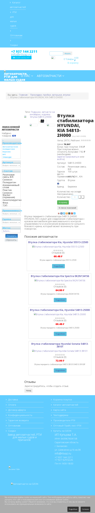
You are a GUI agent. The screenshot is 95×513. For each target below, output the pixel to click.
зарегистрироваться (68, 156)
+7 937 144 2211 (24, 51)
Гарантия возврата (18, 420)
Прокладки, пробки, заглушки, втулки (50, 94)
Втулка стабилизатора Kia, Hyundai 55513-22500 (58, 242)
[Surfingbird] (74, 213)
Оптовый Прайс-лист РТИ (67, 425)
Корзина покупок (62, 399)
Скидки (14, 45)
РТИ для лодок (34, 87)
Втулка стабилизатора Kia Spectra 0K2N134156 (60, 276)
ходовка (46, 114)
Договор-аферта (17, 409)
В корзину (73, 62)
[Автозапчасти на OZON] (25, 488)
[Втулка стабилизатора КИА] (51, 125)
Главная (23, 94)
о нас (25, 76)
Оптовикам (16, 35)
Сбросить (11, 239)
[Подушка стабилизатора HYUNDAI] (42, 121)
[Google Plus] (72, 213)
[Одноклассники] (66, 213)
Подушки (36, 111)
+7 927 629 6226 (64, 459)
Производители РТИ (64, 420)
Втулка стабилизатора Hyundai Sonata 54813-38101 (59, 345)
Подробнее (58, 266)
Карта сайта (59, 409)
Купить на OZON (62, 430)
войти (60, 159)
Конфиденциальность (20, 415)
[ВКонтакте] (61, 213)
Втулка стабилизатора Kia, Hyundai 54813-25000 (60, 310)
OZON (75, 87)
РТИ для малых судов (13, 19)
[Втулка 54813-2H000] (34, 125)
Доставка (13, 399)
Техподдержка (60, 415)
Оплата (12, 404)
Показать (11, 235)
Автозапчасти (49, 76)
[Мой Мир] (69, 213)
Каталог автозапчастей (18, 5)
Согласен (85, 509)
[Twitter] (64, 213)
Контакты (58, 87)
